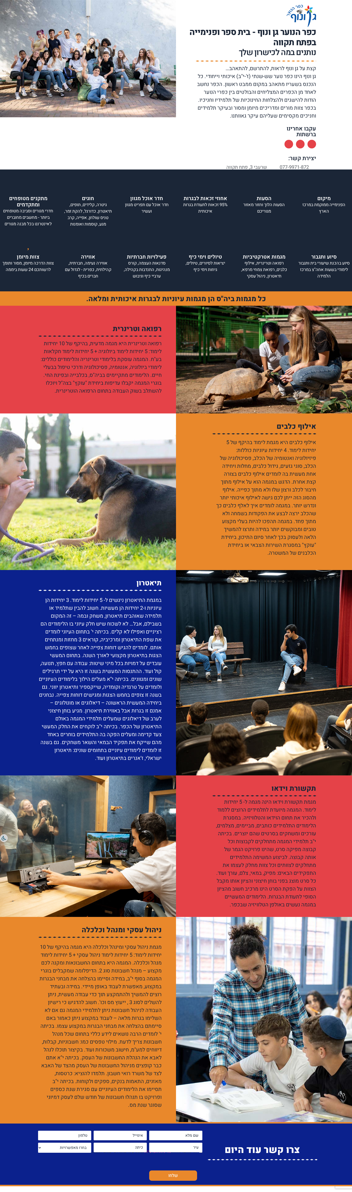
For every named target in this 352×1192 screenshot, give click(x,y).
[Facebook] (311, 144)
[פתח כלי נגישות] (4, 838)
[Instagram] (300, 144)
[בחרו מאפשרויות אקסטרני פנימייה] (64, 1148)
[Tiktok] (288, 144)
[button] (4, 59)
